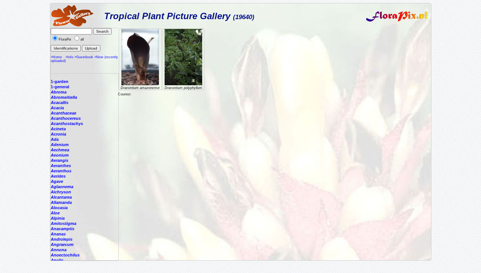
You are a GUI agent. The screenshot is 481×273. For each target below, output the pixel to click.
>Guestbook (83, 57)
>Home (56, 57)
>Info (69, 57)
